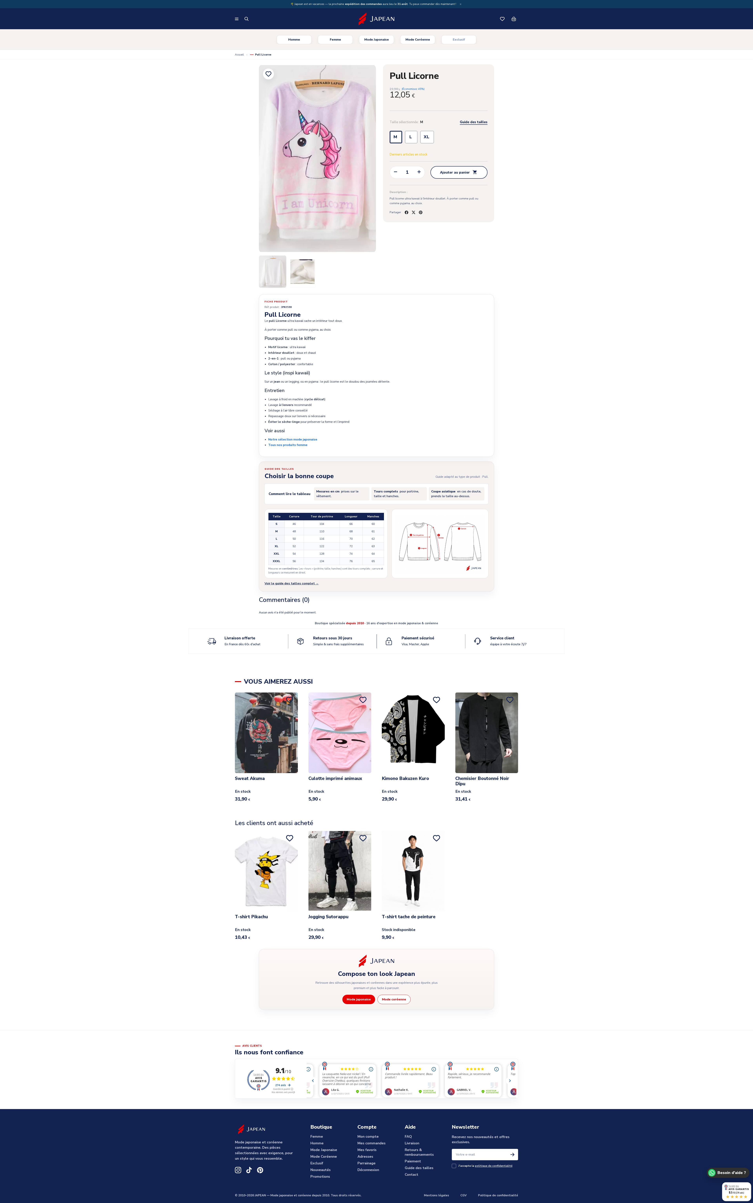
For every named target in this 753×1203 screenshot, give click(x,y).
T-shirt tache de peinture (409, 917)
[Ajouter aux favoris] (268, 74)
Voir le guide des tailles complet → (292, 583)
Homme (294, 39)
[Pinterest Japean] (260, 1170)
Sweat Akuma (250, 779)
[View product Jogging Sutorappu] (339, 871)
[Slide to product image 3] (302, 271)
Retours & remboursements (419, 1152)
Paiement (413, 1161)
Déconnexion (368, 1170)
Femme (335, 39)
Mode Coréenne (418, 39)
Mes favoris (366, 1149)
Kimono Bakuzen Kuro (405, 779)
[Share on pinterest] (420, 212)
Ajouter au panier (458, 172)
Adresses (365, 1156)
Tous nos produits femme (287, 445)
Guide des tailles (473, 122)
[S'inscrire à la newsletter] (512, 1154)
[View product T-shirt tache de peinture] (413, 871)
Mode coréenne (394, 999)
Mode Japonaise (376, 39)
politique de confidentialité (493, 1166)
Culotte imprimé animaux (335, 779)
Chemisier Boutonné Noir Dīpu (482, 781)
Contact (411, 1174)
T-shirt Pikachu (251, 917)
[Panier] (513, 19)
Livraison (412, 1143)
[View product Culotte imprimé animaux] (339, 732)
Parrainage (366, 1163)
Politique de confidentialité (498, 1195)
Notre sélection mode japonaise (292, 439)
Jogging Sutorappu (328, 917)
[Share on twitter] (413, 212)
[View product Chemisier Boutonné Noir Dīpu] (486, 732)
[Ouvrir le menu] (237, 19)
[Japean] (376, 19)
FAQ (408, 1136)
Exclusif (459, 39)
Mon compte (368, 1136)
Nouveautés (320, 1170)
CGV (463, 1195)
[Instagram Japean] (238, 1170)
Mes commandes (371, 1143)
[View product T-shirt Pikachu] (266, 871)
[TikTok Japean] (249, 1170)
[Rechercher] (247, 19)
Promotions (320, 1176)
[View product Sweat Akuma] (266, 732)
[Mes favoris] (502, 19)
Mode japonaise (359, 999)
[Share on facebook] (406, 212)
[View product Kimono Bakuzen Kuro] (413, 732)
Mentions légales (436, 1195)
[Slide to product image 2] (272, 271)
